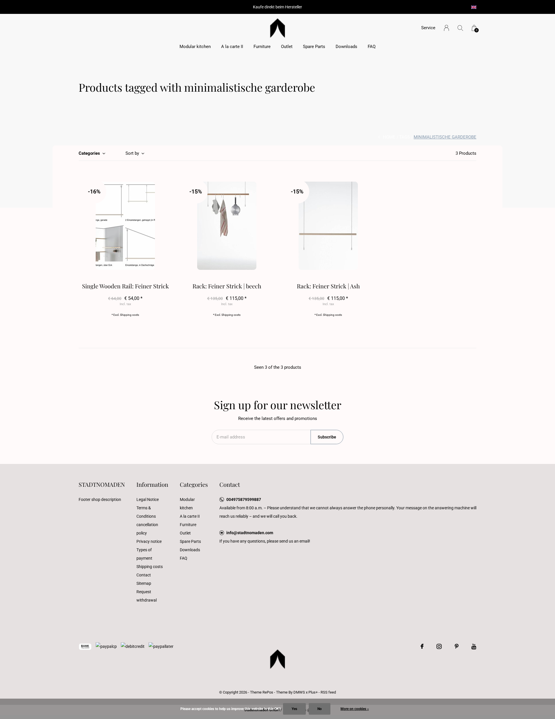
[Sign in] (446, 27)
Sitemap (143, 583)
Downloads (346, 46)
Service (428, 27)
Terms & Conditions (146, 512)
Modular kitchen (195, 46)
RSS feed (328, 692)
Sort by (132, 153)
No (319, 709)
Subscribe (327, 437)
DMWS (299, 692)
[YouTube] (473, 646)
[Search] (460, 27)
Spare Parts (314, 46)
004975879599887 (243, 499)
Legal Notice (147, 499)
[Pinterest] (456, 646)
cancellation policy (147, 528)
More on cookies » (355, 709)
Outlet (287, 46)
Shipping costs (129, 314)
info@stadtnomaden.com (249, 532)
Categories (89, 153)
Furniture (262, 46)
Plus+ (313, 692)
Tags (404, 137)
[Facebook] (422, 646)
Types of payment (144, 554)
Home (389, 137)
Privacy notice (149, 541)
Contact (143, 575)
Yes (294, 709)
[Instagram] (439, 646)
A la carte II (232, 46)
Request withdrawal (146, 595)
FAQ (371, 46)
